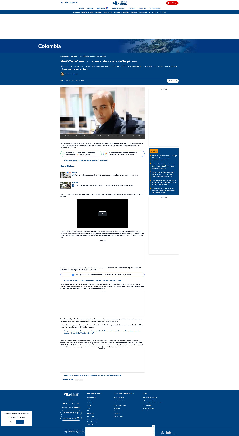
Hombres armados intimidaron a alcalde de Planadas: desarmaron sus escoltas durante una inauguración (164, 182)
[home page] (119, 3)
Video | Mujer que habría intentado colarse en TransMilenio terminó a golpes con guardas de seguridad (163, 174)
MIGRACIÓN (98, 12)
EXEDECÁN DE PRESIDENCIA (139, 12)
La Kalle (89, 405)
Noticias (13, 417)
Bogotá (79, 380)
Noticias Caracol (64, 56)
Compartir (173, 81)
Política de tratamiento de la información (152, 402)
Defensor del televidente (119, 400)
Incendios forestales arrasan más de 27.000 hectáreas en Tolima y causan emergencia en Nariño (163, 166)
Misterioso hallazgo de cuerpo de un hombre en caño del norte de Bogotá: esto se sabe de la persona (106, 175)
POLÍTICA (81, 8)
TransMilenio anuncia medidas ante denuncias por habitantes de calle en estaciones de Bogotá (163, 190)
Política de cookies (147, 405)
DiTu (88, 411)
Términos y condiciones (148, 408)
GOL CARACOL (101, 8)
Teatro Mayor (90, 416)
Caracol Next (90, 424)
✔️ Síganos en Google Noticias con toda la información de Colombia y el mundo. (104, 275)
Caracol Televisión (91, 397)
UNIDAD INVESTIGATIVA (118, 8)
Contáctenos (117, 408)
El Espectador (90, 413)
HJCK (88, 408)
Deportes (22, 417)
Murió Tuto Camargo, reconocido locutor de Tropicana (92, 56)
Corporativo (146, 411)
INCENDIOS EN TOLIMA (87, 12)
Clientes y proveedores (119, 411)
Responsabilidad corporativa (150, 400)
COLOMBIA (90, 8)
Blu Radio (89, 400)
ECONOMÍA (132, 8)
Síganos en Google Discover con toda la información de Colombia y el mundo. (123, 154)
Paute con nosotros (118, 416)
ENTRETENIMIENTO (155, 8)
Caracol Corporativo (92, 421)
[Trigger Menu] (62, 3)
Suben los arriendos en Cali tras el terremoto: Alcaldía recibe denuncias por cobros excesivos (103, 185)
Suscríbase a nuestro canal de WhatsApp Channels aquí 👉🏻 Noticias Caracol (80, 154)
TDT (115, 402)
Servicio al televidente (119, 397)
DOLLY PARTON (108, 12)
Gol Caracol (90, 402)
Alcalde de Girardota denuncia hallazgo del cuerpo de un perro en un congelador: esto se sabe (164, 158)
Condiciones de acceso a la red (150, 397)
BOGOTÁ (74, 172)
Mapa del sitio (117, 413)
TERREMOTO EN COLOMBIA (121, 12)
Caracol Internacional (92, 419)
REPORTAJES (142, 8)
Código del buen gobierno (120, 405)
